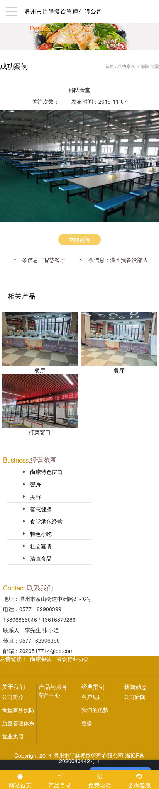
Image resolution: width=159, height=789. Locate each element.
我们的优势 (94, 710)
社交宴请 (41, 546)
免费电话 (99, 785)
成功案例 (126, 66)
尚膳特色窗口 (46, 472)
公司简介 (13, 697)
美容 (35, 496)
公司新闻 (134, 697)
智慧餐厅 (54, 260)
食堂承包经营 (46, 521)
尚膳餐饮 (41, 659)
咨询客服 (139, 785)
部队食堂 (149, 66)
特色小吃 (41, 533)
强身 (35, 484)
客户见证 (92, 697)
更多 (86, 723)
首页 (109, 66)
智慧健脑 (41, 509)
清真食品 (41, 558)
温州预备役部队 (129, 260)
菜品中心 (49, 695)
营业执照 (13, 736)
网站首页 (20, 785)
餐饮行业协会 (72, 659)
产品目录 (59, 785)
